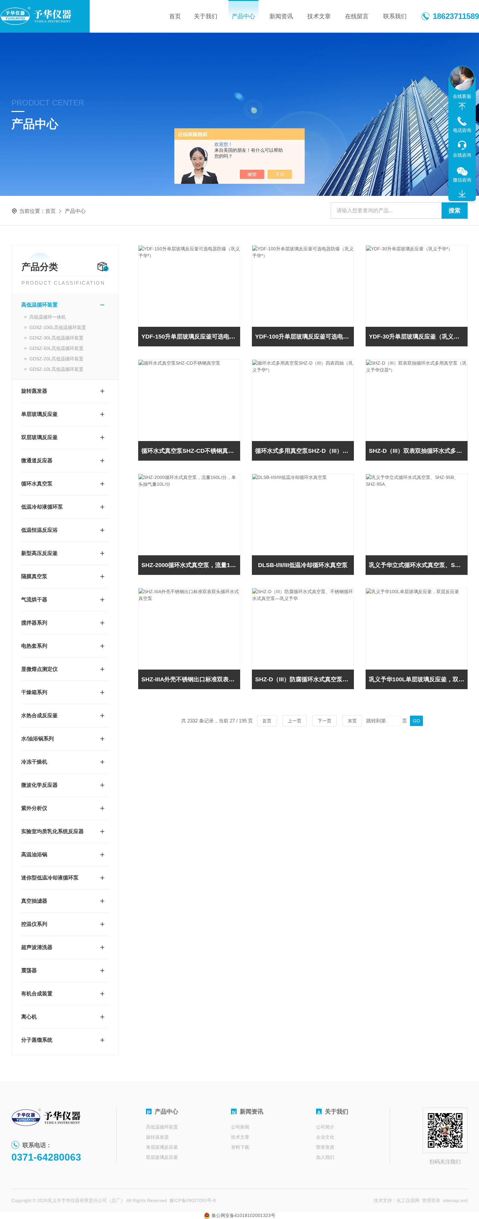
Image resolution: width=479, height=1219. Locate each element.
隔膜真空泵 (34, 576)
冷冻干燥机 (34, 762)
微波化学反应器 (39, 785)
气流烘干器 (34, 599)
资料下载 (240, 1147)
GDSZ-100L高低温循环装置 (57, 327)
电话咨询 (462, 130)
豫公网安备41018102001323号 (242, 1215)
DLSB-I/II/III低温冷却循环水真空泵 (303, 565)
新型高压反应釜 (39, 553)
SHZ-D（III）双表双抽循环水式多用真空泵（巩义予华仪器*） (418, 451)
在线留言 (357, 16)
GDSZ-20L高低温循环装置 (56, 358)
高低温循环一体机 (47, 317)
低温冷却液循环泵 (42, 507)
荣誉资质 (325, 1147)
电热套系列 (34, 646)
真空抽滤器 (34, 901)
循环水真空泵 (36, 483)
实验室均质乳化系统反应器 (52, 831)
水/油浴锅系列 (37, 738)
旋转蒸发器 (34, 391)
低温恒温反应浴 (39, 530)
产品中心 (243, 16)
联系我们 (395, 16)
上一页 (294, 720)
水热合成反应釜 (39, 715)
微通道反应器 (36, 460)
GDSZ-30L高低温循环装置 (56, 337)
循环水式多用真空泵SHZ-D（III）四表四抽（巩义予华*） (304, 451)
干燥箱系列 (34, 692)
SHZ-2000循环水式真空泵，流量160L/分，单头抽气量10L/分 (190, 565)
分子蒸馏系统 (36, 1040)
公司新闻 (240, 1127)
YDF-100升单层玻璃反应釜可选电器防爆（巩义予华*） (304, 336)
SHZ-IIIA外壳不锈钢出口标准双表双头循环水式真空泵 (190, 679)
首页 (175, 16)
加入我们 (325, 1157)
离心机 (29, 1017)
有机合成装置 (36, 993)
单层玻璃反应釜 (39, 414)
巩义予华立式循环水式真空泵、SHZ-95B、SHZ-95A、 (418, 565)
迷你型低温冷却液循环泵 (50, 877)
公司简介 (325, 1127)
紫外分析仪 (34, 808)
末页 (352, 720)
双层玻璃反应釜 (39, 437)
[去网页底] (462, 193)
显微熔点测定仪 (39, 669)
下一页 (324, 720)
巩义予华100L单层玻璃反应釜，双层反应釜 (418, 679)
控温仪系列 (34, 924)
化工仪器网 (408, 1200)
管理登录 (431, 1200)
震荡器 (29, 970)
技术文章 (319, 16)
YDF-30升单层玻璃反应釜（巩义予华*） (418, 336)
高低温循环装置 (39, 305)
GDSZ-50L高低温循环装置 (56, 348)
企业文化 (325, 1137)
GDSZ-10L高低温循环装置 (56, 369)
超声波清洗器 (36, 947)
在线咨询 (462, 155)
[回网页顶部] (462, 106)
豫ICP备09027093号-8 (192, 1200)
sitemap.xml (455, 1200)
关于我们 (205, 16)
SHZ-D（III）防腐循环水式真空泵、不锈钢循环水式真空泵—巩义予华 (304, 679)
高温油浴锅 (34, 854)
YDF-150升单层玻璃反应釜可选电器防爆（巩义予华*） (190, 336)
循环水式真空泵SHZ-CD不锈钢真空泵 (190, 451)
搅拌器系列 (34, 622)
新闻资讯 (281, 16)
